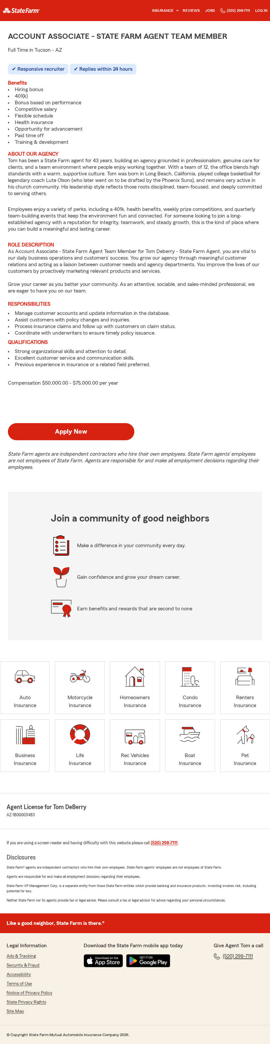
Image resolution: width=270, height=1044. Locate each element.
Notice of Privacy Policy (29, 993)
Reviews (191, 11)
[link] (21, 10)
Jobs (210, 11)
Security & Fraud (23, 965)
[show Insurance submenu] (176, 11)
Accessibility (19, 974)
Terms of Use (19, 983)
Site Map (15, 1011)
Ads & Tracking (21, 956)
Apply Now (71, 431)
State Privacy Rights (26, 1002)
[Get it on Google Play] (148, 960)
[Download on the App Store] (103, 960)
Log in (261, 11)
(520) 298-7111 (238, 11)
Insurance (163, 11)
